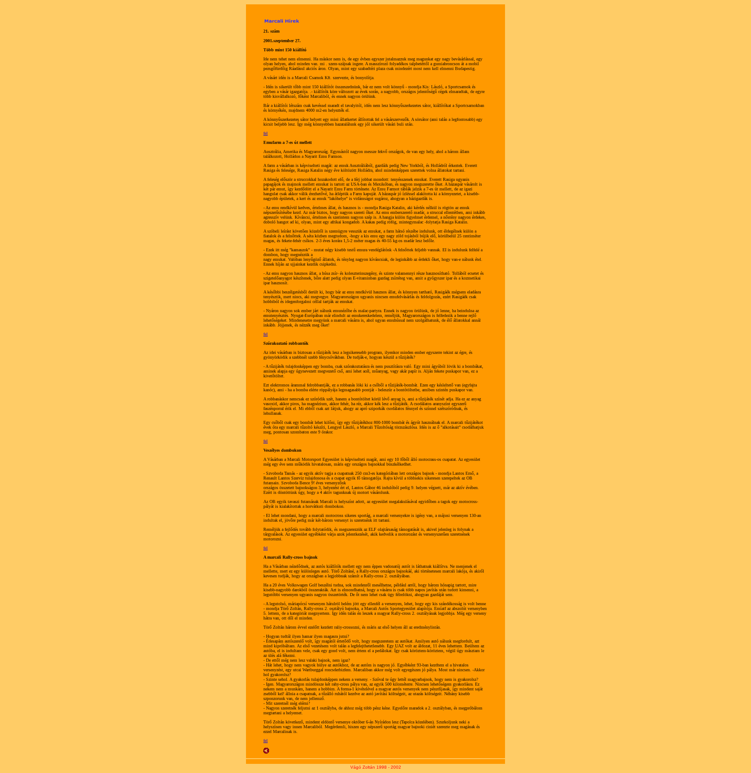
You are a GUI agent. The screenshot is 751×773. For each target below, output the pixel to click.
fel (265, 133)
